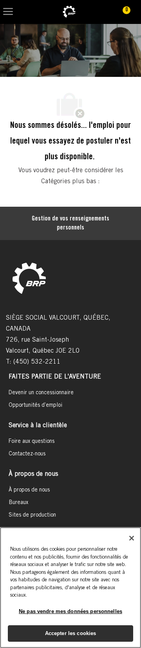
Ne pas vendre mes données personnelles (70, 611)
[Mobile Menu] (8, 12)
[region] (70, 587)
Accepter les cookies (70, 633)
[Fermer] (131, 538)
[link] (69, 12)
